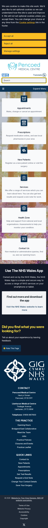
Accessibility (24, 512)
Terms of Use (24, 505)
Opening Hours (24, 425)
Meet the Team (24, 432)
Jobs (24, 436)
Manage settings (12, 51)
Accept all (8, 36)
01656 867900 (29, 415)
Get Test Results (24, 474)
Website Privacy (24, 509)
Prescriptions (24, 470)
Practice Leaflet (24, 447)
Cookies (24, 515)
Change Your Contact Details (24, 481)
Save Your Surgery (24, 485)
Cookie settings (27, 22)
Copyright (24, 518)
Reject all (8, 43)
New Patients (24, 463)
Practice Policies (24, 440)
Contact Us (24, 459)
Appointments (24, 467)
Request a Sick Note (24, 478)
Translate (37, 75)
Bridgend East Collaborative (24, 429)
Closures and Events (24, 443)
